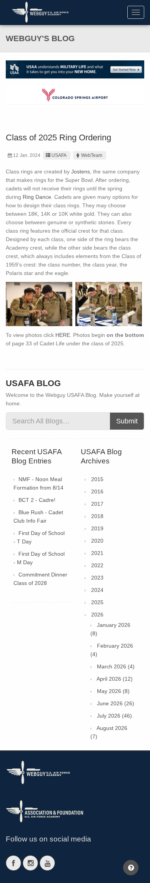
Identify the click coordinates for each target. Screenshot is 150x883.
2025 (97, 602)
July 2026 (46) (114, 716)
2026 (97, 614)
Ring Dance (37, 197)
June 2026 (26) (115, 703)
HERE (62, 335)
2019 (97, 528)
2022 (97, 565)
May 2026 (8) (113, 691)
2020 (97, 541)
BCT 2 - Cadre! (36, 500)
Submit (127, 421)
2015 (97, 479)
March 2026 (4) (116, 666)
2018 (97, 516)
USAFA (59, 155)
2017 (97, 504)
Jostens (80, 171)
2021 (97, 553)
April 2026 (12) (115, 679)
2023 (97, 578)
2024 (97, 590)
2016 (97, 491)
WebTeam (91, 155)
